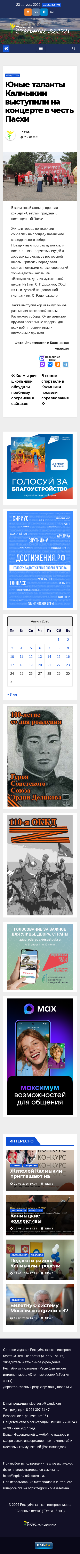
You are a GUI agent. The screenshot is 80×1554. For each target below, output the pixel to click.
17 (12, 665)
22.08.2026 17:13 (25, 1273)
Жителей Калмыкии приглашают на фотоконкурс (36, 1176)
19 (31, 665)
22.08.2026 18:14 (25, 1228)
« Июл (12, 694)
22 (59, 665)
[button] (73, 48)
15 (59, 656)
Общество (12, 75)
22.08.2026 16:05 (25, 1318)
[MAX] (42, 365)
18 (21, 665)
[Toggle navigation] (40, 48)
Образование (19, 1255)
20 (40, 665)
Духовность (18, 1210)
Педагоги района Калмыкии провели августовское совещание (35, 1268)
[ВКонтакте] (50, 365)
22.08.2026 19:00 (25, 1183)
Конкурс (16, 1165)
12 (31, 656)
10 (12, 656)
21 (49, 665)
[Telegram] (66, 365)
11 (21, 656)
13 (40, 656)
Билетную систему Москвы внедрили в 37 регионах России (39, 1310)
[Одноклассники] (58, 365)
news (25, 132)
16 (68, 656)
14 (49, 656)
